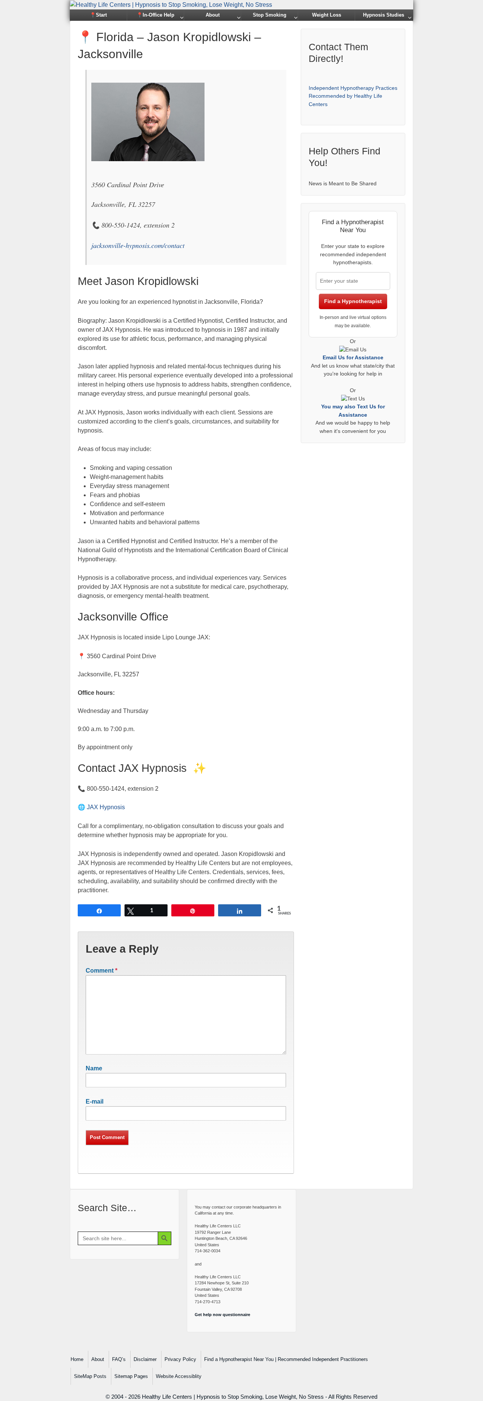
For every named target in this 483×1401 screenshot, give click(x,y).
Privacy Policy (180, 1359)
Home (77, 1359)
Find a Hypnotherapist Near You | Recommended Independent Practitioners (286, 1359)
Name (94, 1068)
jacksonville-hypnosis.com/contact (138, 245)
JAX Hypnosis (106, 807)
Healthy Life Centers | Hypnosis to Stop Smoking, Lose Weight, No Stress (232, 1396)
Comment (101, 970)
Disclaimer (145, 1359)
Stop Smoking (269, 15)
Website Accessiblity (179, 1376)
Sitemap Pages (131, 1376)
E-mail (94, 1101)
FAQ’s (119, 1359)
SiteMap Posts (90, 1376)
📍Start (98, 15)
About (213, 15)
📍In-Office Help (155, 15)
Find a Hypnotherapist (353, 301)
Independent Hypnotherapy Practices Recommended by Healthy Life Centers (353, 96)
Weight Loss (326, 15)
